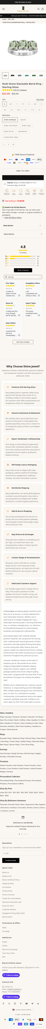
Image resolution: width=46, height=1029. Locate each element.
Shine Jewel (9, 611)
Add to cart (22, 171)
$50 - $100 (29, 792)
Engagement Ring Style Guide (13, 913)
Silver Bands (41, 738)
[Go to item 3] (20, 75)
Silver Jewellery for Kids (29, 723)
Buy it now (23, 178)
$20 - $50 (11, 19)
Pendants (16, 717)
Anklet (10, 720)
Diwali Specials (12, 729)
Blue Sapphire (40, 804)
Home (4, 19)
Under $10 (3, 792)
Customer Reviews (9, 909)
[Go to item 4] (27, 75)
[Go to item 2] (12, 75)
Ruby (22, 804)
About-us (5, 872)
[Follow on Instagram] (15, 1003)
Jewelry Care (7, 876)
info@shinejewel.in (14, 989)
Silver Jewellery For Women (10, 723)
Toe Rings (39, 717)
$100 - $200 (38, 792)
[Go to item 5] (34, 75)
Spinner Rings (14, 744)
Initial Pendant (24, 768)
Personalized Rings (7, 780)
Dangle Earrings (17, 753)
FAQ (3, 957)
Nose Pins (3, 720)
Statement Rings (18, 738)
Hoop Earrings (5, 753)
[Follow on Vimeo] (32, 1003)
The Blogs (6, 931)
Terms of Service (8, 895)
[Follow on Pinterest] (21, 1003)
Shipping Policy (8, 883)
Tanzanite (3, 804)
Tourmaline (22, 807)
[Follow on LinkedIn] (38, 1003)
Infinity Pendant (35, 768)
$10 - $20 (12, 792)
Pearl (17, 804)
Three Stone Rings (27, 744)
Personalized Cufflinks (16, 784)
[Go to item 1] (5, 75)
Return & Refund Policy (11, 880)
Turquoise (4, 811)
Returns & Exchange (9, 949)
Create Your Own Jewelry (11, 898)
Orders (4, 946)
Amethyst (13, 807)
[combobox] (23, 277)
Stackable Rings (5, 738)
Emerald (11, 804)
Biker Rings (4, 744)
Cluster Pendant (30, 765)
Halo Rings (5, 741)
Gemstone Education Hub (11, 902)
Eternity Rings (31, 738)
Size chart (40, 99)
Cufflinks (23, 720)
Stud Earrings (29, 753)
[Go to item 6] (41, 75)
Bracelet (31, 717)
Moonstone (5, 807)
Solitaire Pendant (6, 765)
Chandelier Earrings (14, 756)
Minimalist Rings (38, 741)
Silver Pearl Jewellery (23, 726)
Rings (2, 717)
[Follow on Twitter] (9, 1003)
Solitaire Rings (26, 741)
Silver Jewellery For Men (35, 720)
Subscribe (10, 860)
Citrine (42, 807)
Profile (4, 942)
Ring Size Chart (8, 906)
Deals (4, 928)
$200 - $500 (4, 796)
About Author (7, 917)
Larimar (12, 811)
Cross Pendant (12, 768)
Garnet (36, 807)
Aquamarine (29, 804)
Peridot (29, 807)
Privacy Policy (7, 891)
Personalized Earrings (22, 780)
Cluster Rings (14, 741)
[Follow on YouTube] (26, 1003)
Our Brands (6, 887)
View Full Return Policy (13, 217)
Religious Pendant (6, 772)
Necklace (24, 717)
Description (8, 225)
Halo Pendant (18, 765)
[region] (23, 823)
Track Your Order (8, 953)
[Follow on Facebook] (3, 1003)
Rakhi (16, 720)
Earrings (8, 717)
